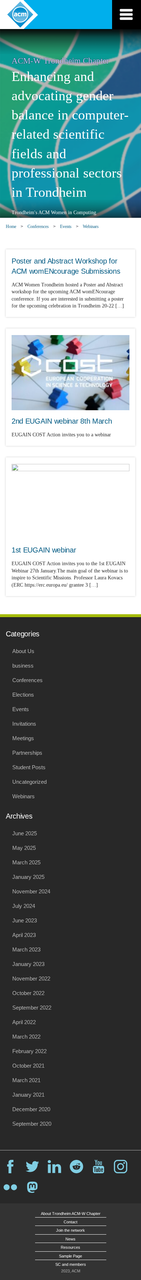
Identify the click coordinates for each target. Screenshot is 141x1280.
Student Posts (29, 767)
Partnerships (27, 753)
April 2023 (24, 935)
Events (66, 226)
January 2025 (28, 877)
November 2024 (31, 891)
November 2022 (31, 978)
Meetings (23, 738)
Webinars (91, 226)
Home (11, 226)
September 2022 (31, 1007)
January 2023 (28, 964)
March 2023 (26, 949)
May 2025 (24, 848)
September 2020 (31, 1124)
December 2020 (31, 1109)
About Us (23, 651)
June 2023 (24, 920)
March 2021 (26, 1080)
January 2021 (28, 1095)
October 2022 (28, 993)
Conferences (38, 226)
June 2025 (24, 833)
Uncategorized (29, 782)
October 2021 (28, 1066)
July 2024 (23, 906)
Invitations (24, 724)
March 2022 (26, 1037)
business (23, 666)
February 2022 (29, 1051)
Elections (23, 695)
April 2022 (24, 1022)
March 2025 (26, 862)
